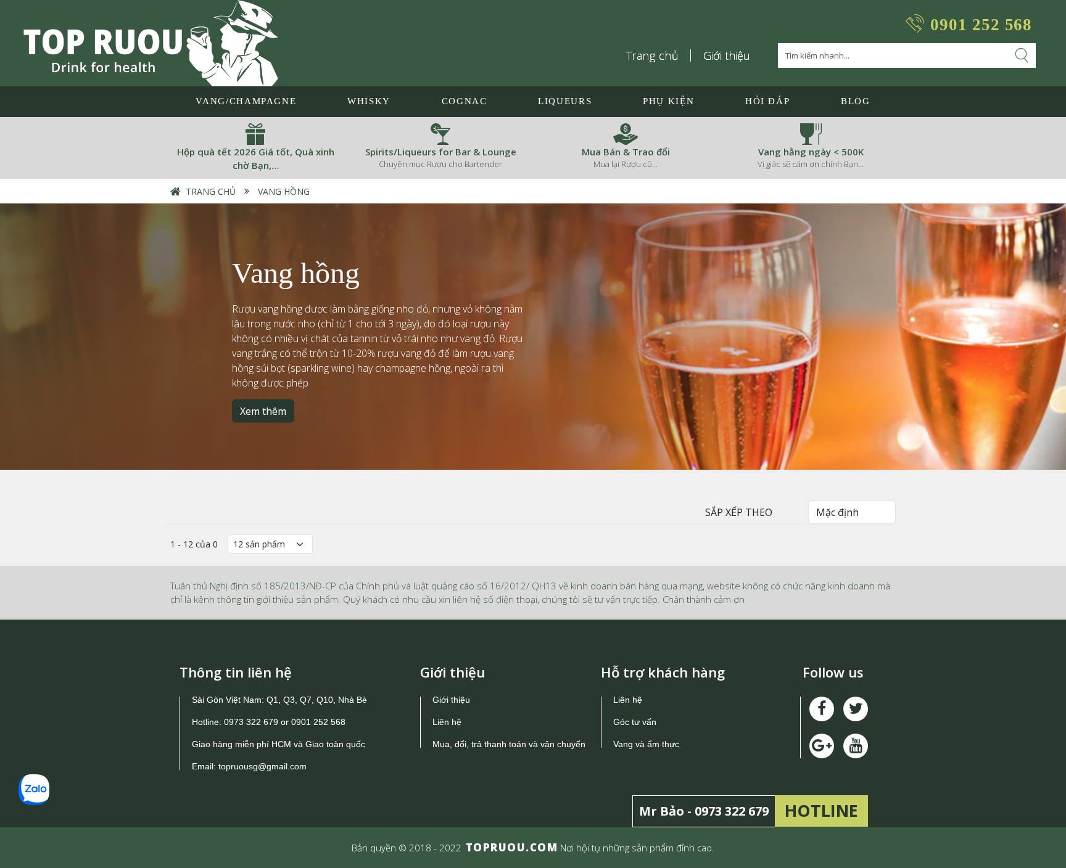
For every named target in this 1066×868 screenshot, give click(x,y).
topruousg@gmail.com (263, 766)
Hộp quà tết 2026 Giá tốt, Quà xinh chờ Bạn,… (255, 158)
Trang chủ (652, 55)
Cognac (464, 101)
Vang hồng (282, 191)
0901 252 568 (981, 24)
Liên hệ (446, 722)
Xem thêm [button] (263, 411)
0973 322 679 (251, 722)
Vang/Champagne (246, 101)
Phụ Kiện (668, 101)
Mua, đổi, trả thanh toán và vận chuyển (508, 744)
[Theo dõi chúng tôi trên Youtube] (821, 746)
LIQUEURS (565, 101)
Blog (855, 101)
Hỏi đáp (767, 101)
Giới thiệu (726, 55)
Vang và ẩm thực (646, 744)
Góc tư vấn (634, 722)
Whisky (368, 101)
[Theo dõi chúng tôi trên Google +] (855, 746)
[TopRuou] (150, 43)
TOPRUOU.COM (512, 847)
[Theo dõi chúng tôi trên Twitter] (855, 709)
